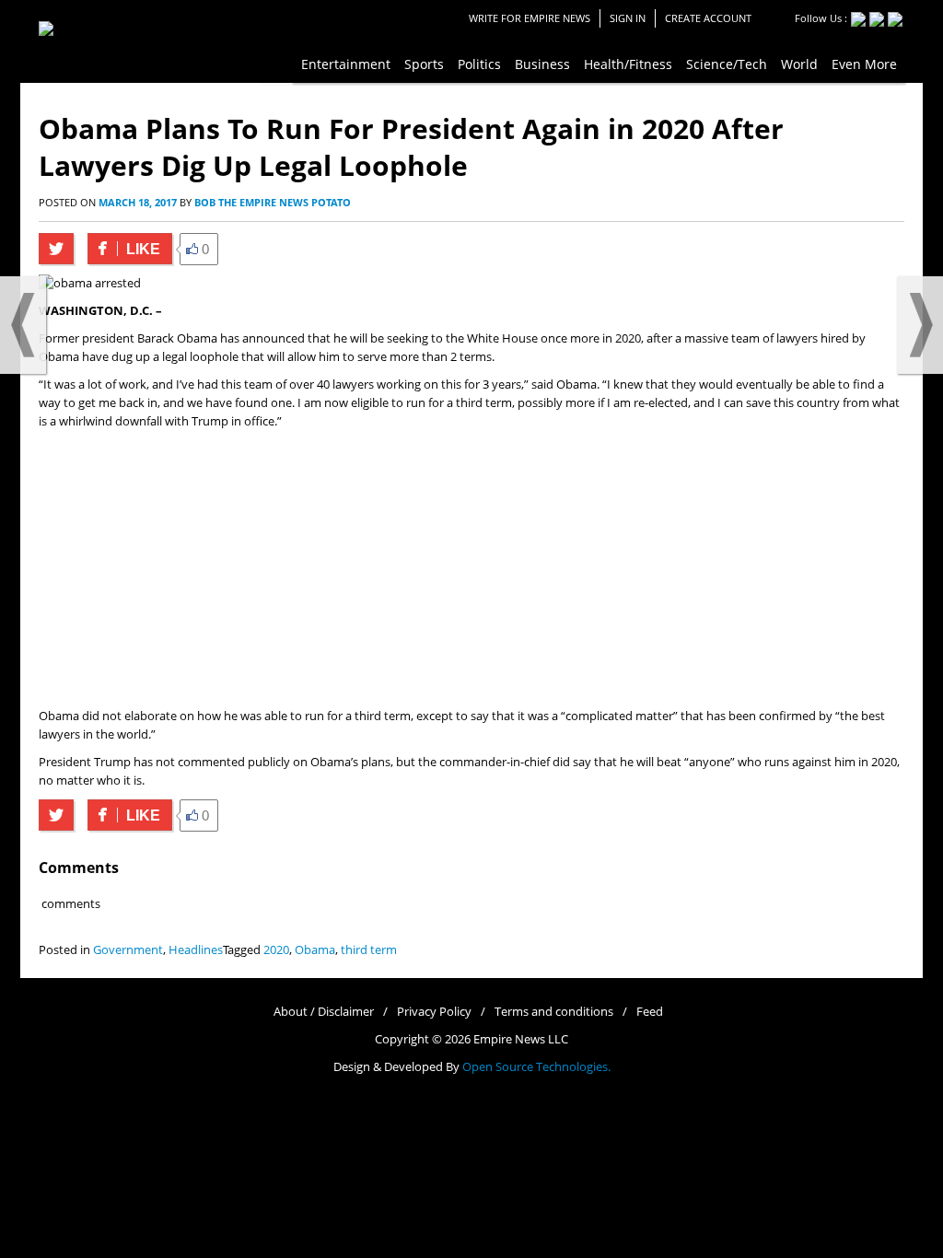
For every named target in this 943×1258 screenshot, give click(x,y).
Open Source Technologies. (536, 1067)
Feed (649, 1011)
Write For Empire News (529, 18)
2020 (276, 950)
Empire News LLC (520, 1039)
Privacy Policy (434, 1011)
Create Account (708, 18)
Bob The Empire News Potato (272, 202)
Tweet (56, 248)
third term (369, 950)
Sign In (628, 18)
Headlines (196, 950)
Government (128, 950)
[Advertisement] (471, 569)
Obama (315, 950)
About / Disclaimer (324, 1011)
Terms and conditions (554, 1011)
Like (123, 249)
